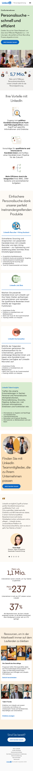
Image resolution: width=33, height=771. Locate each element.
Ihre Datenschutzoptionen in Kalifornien (16, 754)
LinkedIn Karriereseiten (16, 339)
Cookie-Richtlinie (16, 750)
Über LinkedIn (16, 748)
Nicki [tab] (18, 556)
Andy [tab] (16, 556)
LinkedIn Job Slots (16, 285)
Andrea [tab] (11, 556)
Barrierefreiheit (16, 757)
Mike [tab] (13, 556)
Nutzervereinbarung (16, 755)
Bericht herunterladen (9, 677)
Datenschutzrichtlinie (16, 752)
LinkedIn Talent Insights (10, 387)
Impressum (16, 759)
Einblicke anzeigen (8, 716)
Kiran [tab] (9, 556)
